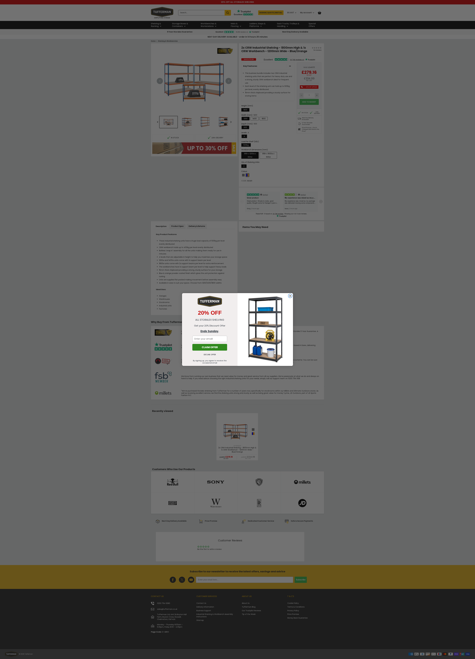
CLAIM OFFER (210, 347)
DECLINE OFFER (210, 354)
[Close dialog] (290, 296)
